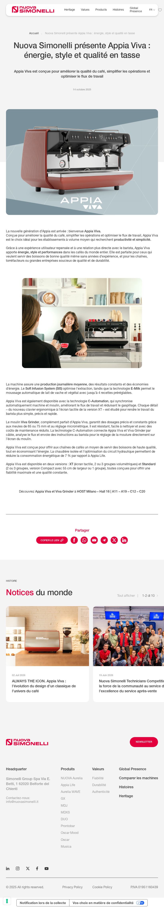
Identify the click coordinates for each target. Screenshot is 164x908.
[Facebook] (74, 540)
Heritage (69, 10)
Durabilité (99, 785)
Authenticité (101, 792)
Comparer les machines (138, 778)
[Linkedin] (124, 540)
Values (85, 10)
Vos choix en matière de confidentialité (103, 903)
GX (63, 799)
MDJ (64, 806)
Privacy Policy (72, 887)
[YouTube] (47, 868)
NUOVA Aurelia (72, 778)
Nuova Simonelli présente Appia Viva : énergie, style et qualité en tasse (90, 33)
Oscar (65, 840)
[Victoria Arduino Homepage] (36, 10)
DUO (64, 819)
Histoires (118, 10)
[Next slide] (157, 596)
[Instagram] (18, 868)
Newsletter (144, 742)
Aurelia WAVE (70, 792)
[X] (28, 868)
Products (101, 10)
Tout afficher (126, 596)
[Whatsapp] (84, 540)
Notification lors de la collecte (43, 903)
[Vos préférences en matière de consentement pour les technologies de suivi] (7, 901)
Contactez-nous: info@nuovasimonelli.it (22, 800)
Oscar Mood (69, 833)
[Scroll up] (27, 742)
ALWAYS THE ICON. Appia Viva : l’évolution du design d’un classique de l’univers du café (44, 686)
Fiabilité (98, 778)
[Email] (94, 540)
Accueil (34, 33)
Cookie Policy (102, 887)
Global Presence (132, 769)
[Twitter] (114, 540)
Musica (66, 847)
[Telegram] (104, 540)
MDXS (65, 812)
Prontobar (68, 826)
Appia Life (68, 785)
